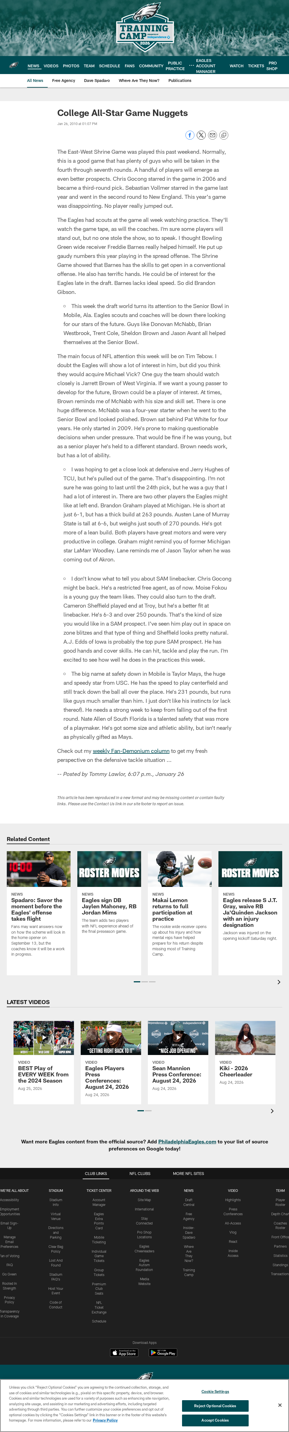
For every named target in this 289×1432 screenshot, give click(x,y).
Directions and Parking (56, 1232)
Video (233, 1190)
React (233, 1241)
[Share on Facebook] (189, 138)
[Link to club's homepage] (14, 65)
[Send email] (212, 138)
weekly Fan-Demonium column (131, 750)
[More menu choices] (191, 65)
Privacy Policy (105, 1420)
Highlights (233, 1200)
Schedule (99, 1321)
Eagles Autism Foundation (144, 1265)
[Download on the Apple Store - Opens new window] (124, 1353)
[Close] (280, 1405)
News (189, 1190)
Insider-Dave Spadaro (189, 1232)
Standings (280, 1265)
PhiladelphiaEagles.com (187, 1141)
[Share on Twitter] (201, 138)
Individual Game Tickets (99, 1256)
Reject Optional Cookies (215, 1406)
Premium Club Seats (99, 1288)
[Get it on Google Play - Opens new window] (163, 1355)
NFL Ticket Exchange (99, 1307)
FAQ (9, 1265)
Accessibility (9, 1200)
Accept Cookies (215, 1420)
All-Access (233, 1223)
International (144, 1209)
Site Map (144, 1200)
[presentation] (280, 983)
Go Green (9, 1274)
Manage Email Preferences (9, 1241)
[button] (137, 982)
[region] (144, 1405)
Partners (280, 1246)
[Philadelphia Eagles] (144, 1379)
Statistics (280, 1255)
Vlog (233, 1232)
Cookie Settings (215, 1391)
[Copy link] (223, 135)
